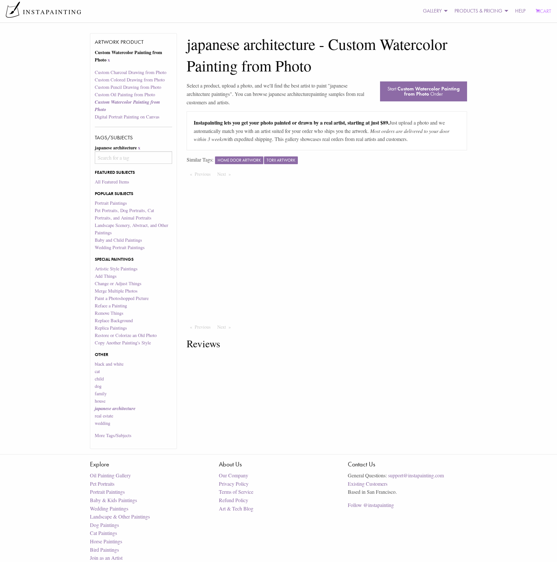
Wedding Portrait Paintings (120, 247)
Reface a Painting (111, 306)
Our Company (233, 475)
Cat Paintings (103, 532)
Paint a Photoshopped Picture (122, 298)
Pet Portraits (102, 483)
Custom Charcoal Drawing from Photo (130, 72)
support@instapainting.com (416, 475)
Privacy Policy (234, 483)
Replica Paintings (111, 328)
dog (98, 386)
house (100, 401)
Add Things (106, 276)
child (99, 379)
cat (97, 371)
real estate (104, 416)
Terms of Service (236, 491)
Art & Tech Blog (236, 508)
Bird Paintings (104, 549)
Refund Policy (233, 500)
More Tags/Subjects (113, 435)
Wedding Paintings (109, 508)
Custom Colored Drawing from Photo (130, 80)
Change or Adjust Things (118, 283)
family (101, 393)
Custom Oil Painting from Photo (125, 94)
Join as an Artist (106, 557)
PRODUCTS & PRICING (478, 10)
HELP (520, 10)
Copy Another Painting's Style (123, 343)
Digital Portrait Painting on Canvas (127, 117)
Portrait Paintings (111, 203)
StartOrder (423, 91)
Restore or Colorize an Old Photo (126, 335)
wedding (102, 423)
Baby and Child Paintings (118, 240)
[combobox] (133, 157)
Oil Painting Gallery (110, 475)
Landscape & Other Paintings (120, 516)
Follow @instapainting (371, 504)
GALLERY (432, 10)
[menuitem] (433, 11)
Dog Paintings (104, 524)
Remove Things (109, 313)
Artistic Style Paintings (116, 269)
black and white (109, 364)
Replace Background (114, 320)
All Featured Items (112, 182)
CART (545, 11)
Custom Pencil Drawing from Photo (128, 87)
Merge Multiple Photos (116, 291)
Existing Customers (367, 483)
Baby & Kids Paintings (113, 500)
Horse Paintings (106, 541)
